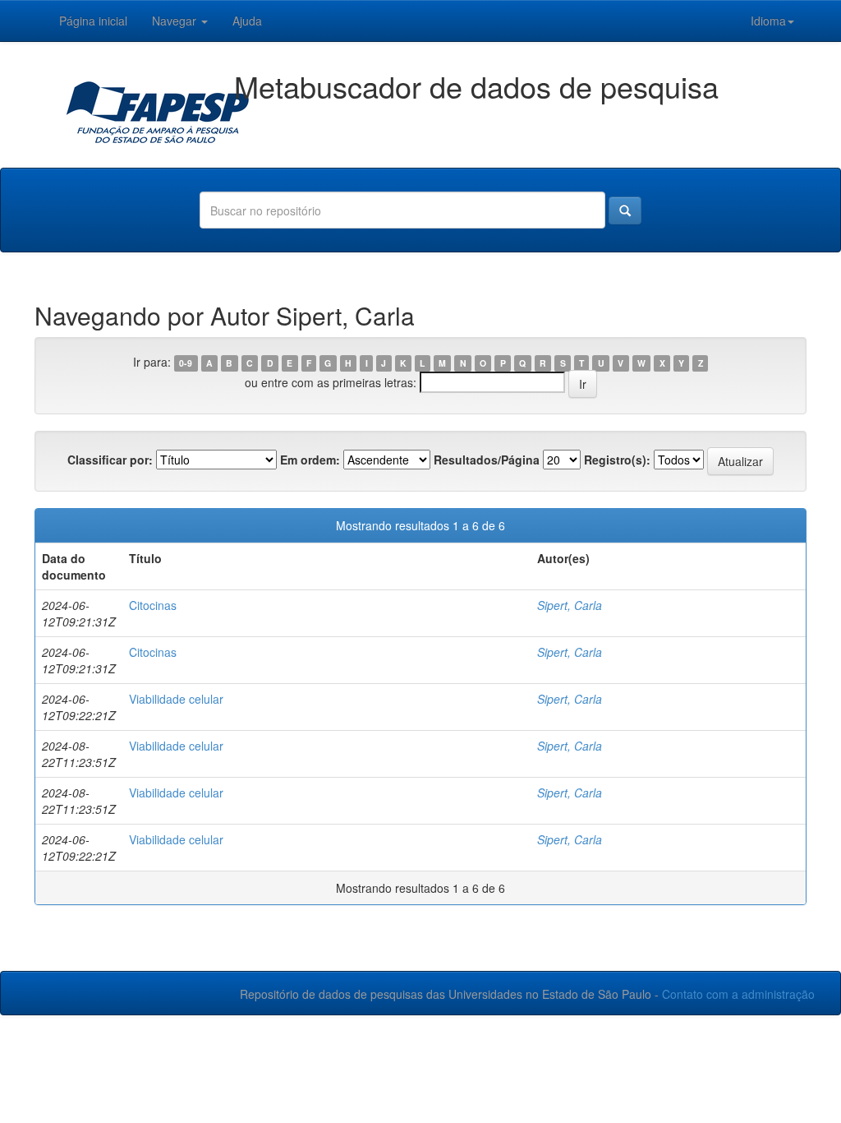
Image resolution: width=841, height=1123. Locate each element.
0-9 (185, 363)
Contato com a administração (738, 994)
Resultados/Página (487, 459)
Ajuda (247, 20)
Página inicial (93, 20)
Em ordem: (310, 459)
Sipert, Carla (569, 605)
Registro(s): (617, 459)
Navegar (176, 20)
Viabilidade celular (176, 699)
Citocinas (153, 605)
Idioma (768, 20)
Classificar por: (110, 459)
